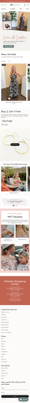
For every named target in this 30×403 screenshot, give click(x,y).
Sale (2, 356)
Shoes (2, 346)
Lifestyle (3, 354)
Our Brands (4, 361)
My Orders (3, 317)
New (2, 338)
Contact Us (4, 319)
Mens (2, 344)
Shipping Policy (5, 322)
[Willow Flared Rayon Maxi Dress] (13, 82)
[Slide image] (15, 31)
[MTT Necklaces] (22, 231)
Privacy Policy (4, 330)
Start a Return (4, 327)
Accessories (4, 351)
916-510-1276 (4, 368)
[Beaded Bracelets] (7, 231)
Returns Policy (5, 324)
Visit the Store (4, 373)
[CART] (27, 5)
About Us (3, 359)
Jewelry (3, 349)
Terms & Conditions (6, 332)
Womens (3, 341)
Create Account (5, 312)
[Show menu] (1, 5)
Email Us (3, 370)
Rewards (3, 314)
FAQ (2, 378)
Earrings (7, 121)
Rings (4, 124)
